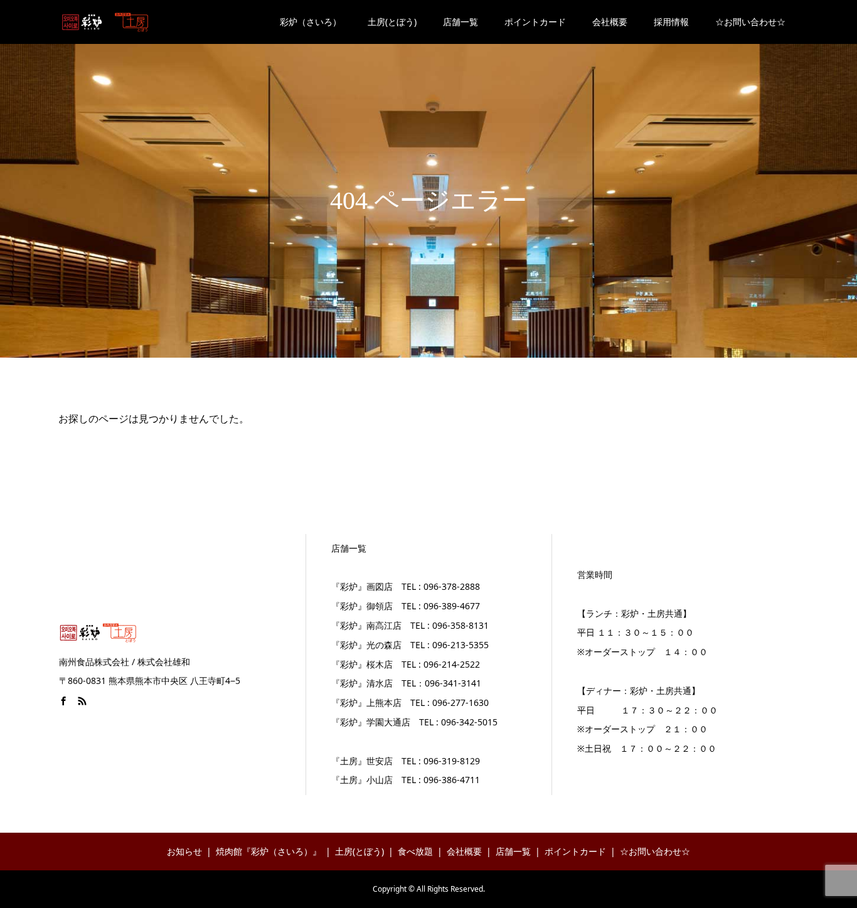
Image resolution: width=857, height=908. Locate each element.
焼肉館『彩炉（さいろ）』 (268, 851)
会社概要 (609, 22)
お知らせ (184, 851)
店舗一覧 (460, 22)
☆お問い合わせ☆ (750, 22)
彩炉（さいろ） (310, 22)
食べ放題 (415, 851)
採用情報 (671, 22)
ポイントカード (535, 22)
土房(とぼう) (392, 22)
